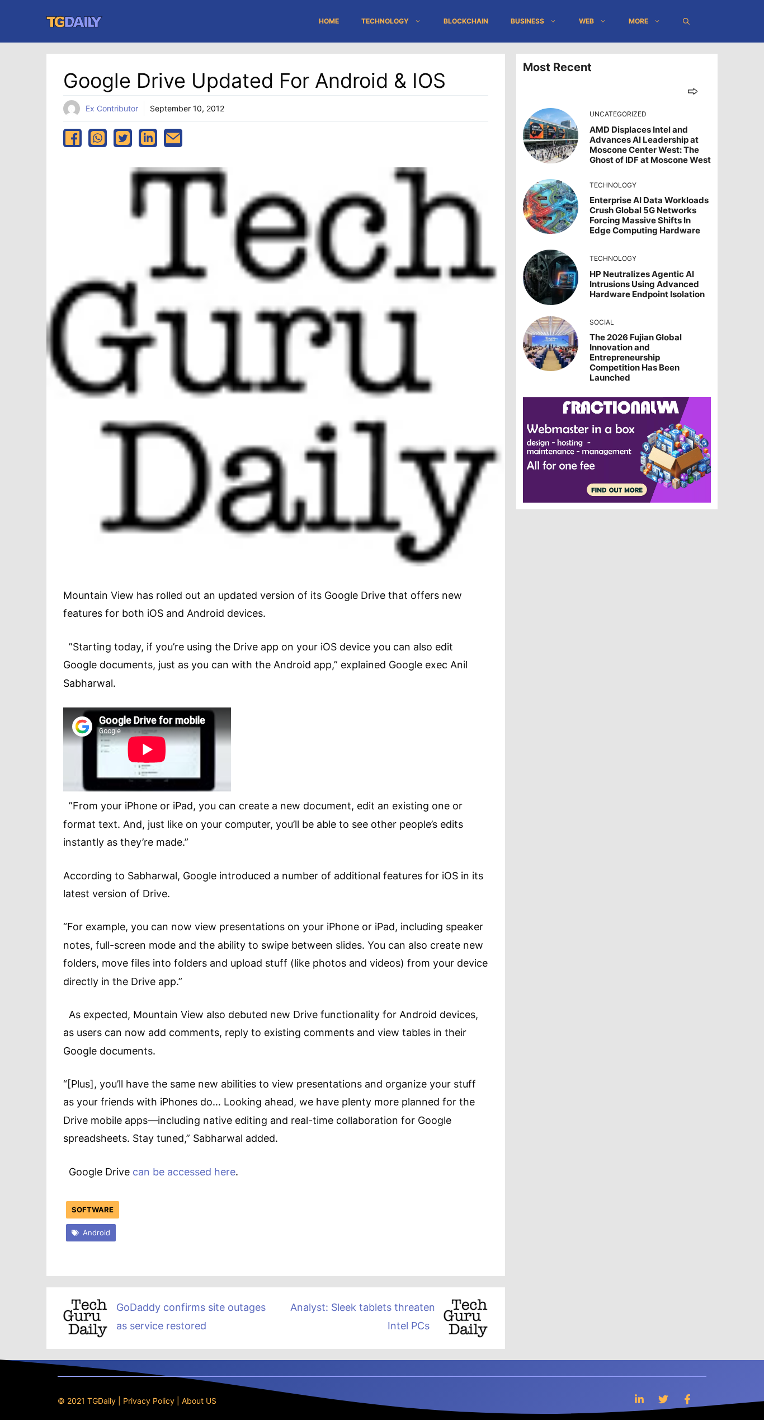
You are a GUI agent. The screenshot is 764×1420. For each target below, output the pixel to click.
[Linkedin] (639, 1399)
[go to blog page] (693, 91)
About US (199, 1400)
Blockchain (466, 21)
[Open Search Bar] (686, 21)
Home (329, 21)
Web (586, 21)
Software (93, 1209)
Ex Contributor (112, 108)
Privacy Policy (149, 1400)
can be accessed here (184, 1172)
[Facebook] (687, 1399)
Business (527, 21)
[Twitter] (663, 1399)
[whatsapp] (97, 138)
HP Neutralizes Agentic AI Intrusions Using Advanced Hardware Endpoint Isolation (647, 284)
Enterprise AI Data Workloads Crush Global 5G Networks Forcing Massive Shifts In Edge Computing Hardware (649, 215)
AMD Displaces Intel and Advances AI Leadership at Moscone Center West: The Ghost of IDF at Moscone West (650, 144)
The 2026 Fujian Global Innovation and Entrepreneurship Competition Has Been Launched (635, 357)
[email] (173, 138)
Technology (385, 21)
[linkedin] (148, 138)
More (638, 21)
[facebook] (72, 138)
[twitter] (123, 138)
